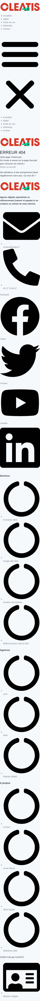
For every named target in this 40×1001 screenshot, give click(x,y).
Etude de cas (9, 22)
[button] (20, 75)
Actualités (7, 16)
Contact (6, 29)
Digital (6, 19)
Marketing (7, 25)
